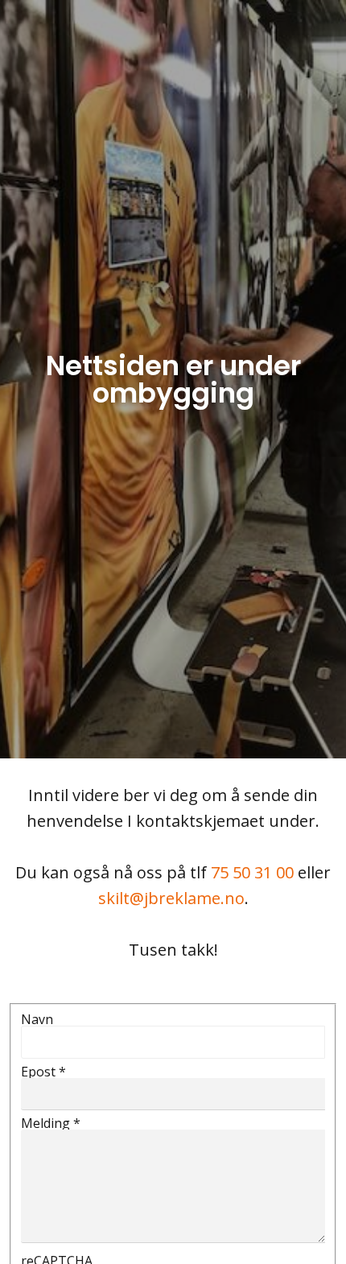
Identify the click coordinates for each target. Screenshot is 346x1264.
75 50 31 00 (252, 872)
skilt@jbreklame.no (171, 898)
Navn (37, 1019)
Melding (50, 1123)
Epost (43, 1071)
